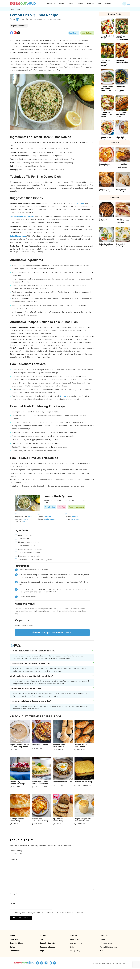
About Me (73, 935)
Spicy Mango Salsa (18, 236)
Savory (108, 3)
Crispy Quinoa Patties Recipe (121, 138)
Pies (99, 3)
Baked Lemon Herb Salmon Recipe (121, 114)
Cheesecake (15, 951)
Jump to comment (76, 507)
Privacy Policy (75, 951)
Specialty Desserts (47, 943)
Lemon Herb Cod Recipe (107, 37)
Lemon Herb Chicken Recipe (122, 61)
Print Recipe (73, 33)
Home (12, 9)
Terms (102, 951)
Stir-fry (63, 396)
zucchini (80, 203)
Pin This (62, 507)
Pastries (90, 3)
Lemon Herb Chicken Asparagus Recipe (105, 63)
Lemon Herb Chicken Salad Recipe (106, 114)
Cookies (80, 3)
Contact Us (104, 935)
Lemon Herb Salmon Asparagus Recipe (120, 89)
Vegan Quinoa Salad (18, 26)
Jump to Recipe (87, 33)
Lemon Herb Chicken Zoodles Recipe (122, 37)
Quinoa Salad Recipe (106, 138)
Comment (15, 859)
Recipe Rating (16, 851)
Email (13, 903)
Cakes (70, 3)
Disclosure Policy (76, 943)
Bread (61, 3)
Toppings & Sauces (47, 947)
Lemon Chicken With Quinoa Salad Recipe (107, 88)
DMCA (72, 947)
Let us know (57, 632)
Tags (42, 951)
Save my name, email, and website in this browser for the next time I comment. (48, 913)
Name (13, 894)
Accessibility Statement (108, 947)
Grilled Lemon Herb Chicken (22, 216)
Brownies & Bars (16, 943)
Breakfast (51, 3)
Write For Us (74, 939)
